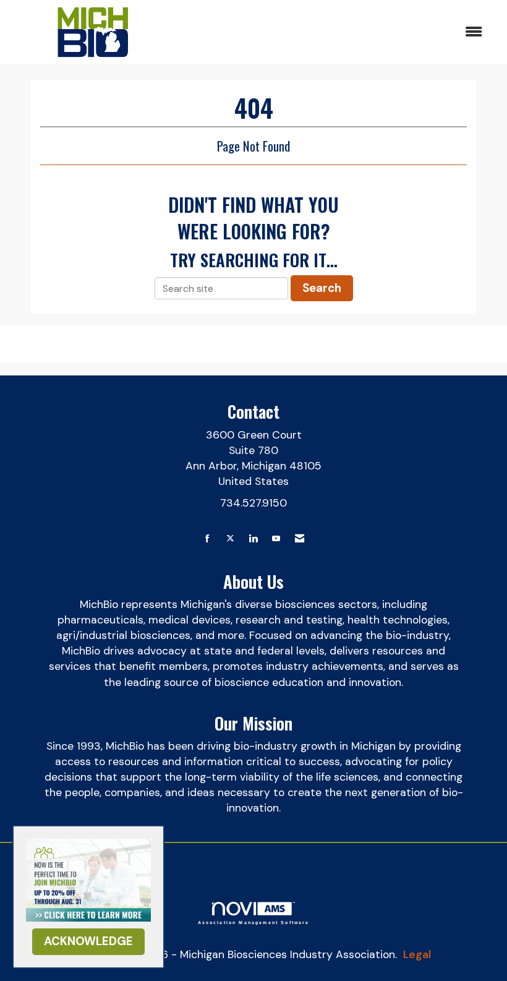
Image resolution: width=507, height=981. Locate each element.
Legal (417, 954)
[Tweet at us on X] (230, 539)
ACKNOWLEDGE (88, 941)
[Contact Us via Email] (299, 539)
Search (321, 288)
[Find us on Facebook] (207, 539)
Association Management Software (254, 922)
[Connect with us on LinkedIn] (253, 539)
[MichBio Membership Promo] (88, 879)
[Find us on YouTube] (276, 539)
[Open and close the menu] (332, 32)
